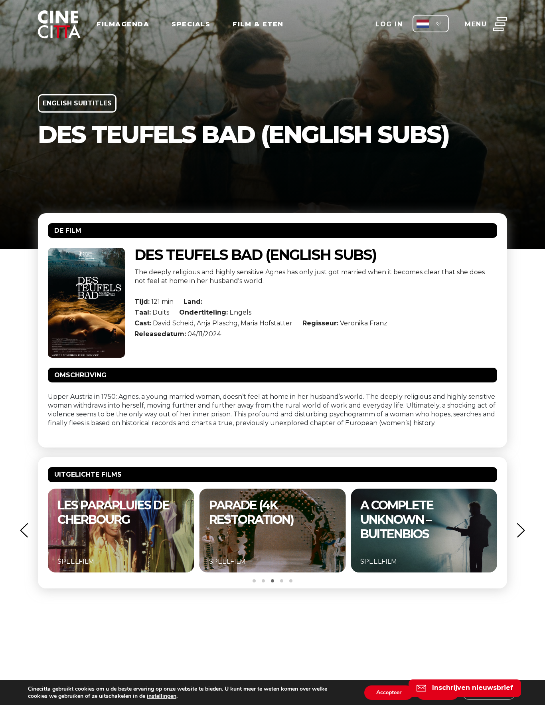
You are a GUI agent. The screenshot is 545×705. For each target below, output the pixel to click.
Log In (389, 24)
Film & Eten (258, 24)
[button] (24, 530)
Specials (191, 24)
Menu (476, 24)
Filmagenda (123, 24)
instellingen (161, 696)
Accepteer (388, 692)
